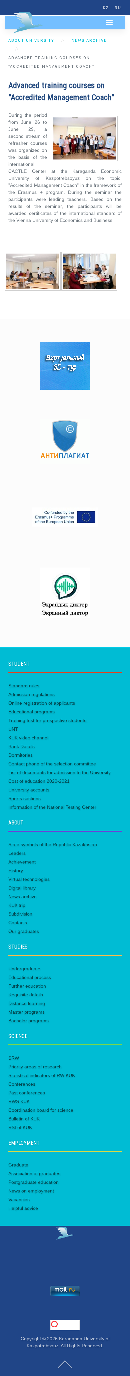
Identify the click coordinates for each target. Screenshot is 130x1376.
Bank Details (21, 746)
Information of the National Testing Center (52, 807)
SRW (13, 1058)
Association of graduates (34, 1173)
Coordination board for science (40, 1110)
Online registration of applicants (41, 703)
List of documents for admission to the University (59, 772)
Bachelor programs (28, 1020)
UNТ (13, 729)
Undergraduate (24, 968)
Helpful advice (23, 1208)
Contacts (17, 922)
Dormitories (20, 755)
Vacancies (19, 1199)
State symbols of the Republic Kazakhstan (52, 844)
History (15, 870)
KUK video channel (28, 737)
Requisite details (25, 994)
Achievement (22, 862)
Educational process (29, 977)
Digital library (22, 888)
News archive (89, 40)
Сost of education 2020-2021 (39, 781)
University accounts (28, 789)
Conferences (21, 1084)
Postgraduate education (33, 1182)
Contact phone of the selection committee (52, 763)
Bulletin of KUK (24, 1118)
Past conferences (26, 1092)
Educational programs (31, 711)
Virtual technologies (29, 879)
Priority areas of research (35, 1066)
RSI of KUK (20, 1127)
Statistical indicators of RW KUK (41, 1075)
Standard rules (23, 685)
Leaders (17, 853)
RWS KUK (19, 1101)
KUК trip (16, 905)
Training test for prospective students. (48, 720)
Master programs (26, 1012)
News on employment (31, 1190)
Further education (27, 986)
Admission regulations (31, 694)
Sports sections (24, 798)
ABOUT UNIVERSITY (31, 40)
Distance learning (26, 1003)
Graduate (18, 1164)
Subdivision (20, 914)
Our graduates (23, 931)
